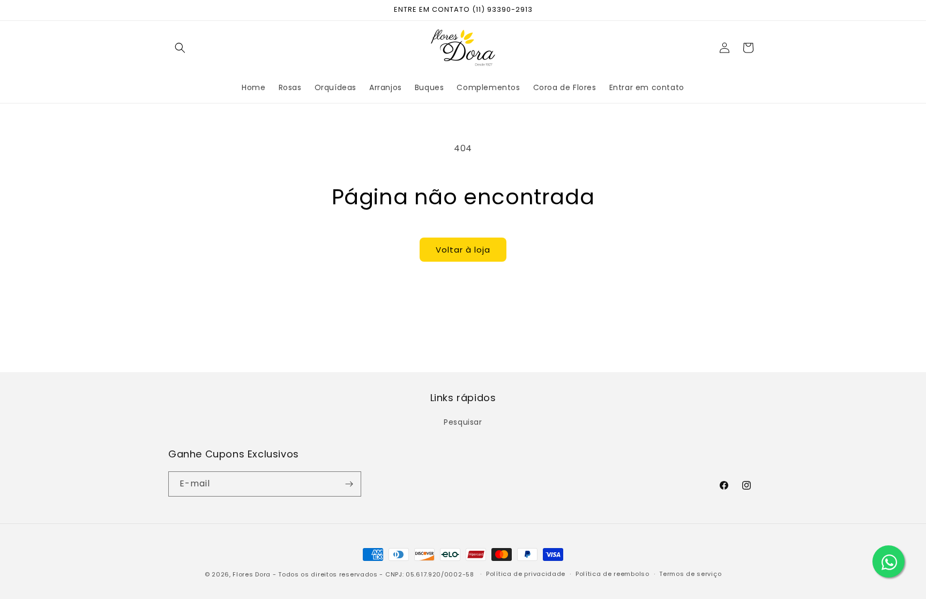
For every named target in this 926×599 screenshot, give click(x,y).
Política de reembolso (612, 574)
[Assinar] (349, 484)
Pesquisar (463, 422)
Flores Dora (252, 574)
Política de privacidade (525, 574)
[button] (180, 48)
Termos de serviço (690, 574)
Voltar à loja (463, 249)
